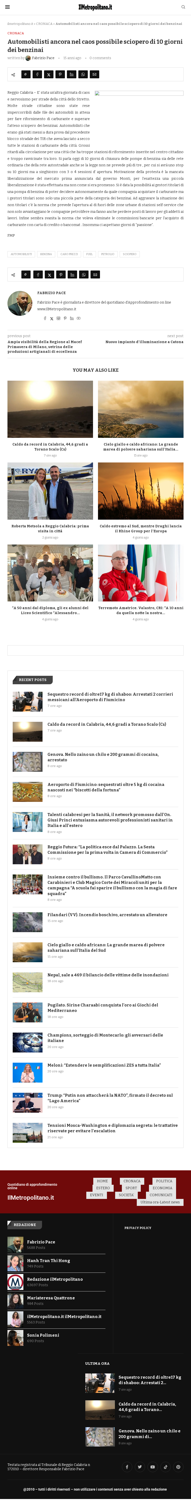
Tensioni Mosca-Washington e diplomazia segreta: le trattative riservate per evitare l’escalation (113, 1128)
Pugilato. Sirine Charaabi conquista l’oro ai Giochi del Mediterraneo (103, 1008)
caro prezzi (69, 254)
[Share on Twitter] (48, 74)
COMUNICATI (161, 1195)
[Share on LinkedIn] (71, 74)
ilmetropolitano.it (20, 24)
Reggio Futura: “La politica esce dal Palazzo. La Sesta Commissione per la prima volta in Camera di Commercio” (108, 850)
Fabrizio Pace (51, 293)
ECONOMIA (162, 1188)
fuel (89, 254)
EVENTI (96, 1195)
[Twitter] (140, 1467)
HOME (102, 1181)
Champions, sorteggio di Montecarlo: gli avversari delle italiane (105, 1038)
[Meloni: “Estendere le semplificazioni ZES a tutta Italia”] (28, 1073)
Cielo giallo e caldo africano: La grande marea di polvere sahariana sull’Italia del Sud (106, 948)
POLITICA (164, 1181)
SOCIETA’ (126, 1195)
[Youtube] (152, 1467)
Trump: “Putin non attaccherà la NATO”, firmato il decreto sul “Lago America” (110, 1098)
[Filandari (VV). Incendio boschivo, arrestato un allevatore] (28, 922)
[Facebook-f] (127, 1467)
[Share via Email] (94, 74)
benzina (46, 254)
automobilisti (21, 254)
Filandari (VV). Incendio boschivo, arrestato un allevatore (107, 914)
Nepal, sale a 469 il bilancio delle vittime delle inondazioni (108, 975)
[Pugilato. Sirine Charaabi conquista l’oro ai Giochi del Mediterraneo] (28, 1012)
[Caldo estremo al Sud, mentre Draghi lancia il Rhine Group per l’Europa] (141, 490)
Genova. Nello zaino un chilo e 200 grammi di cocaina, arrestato (103, 757)
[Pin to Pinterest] (60, 74)
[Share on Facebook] (37, 74)
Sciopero (130, 254)
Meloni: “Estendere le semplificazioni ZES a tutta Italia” (104, 1065)
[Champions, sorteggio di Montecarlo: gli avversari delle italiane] (28, 1042)
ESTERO (103, 1188)
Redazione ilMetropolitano (55, 1279)
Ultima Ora (97, 1363)
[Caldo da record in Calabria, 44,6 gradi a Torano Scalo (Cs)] (50, 409)
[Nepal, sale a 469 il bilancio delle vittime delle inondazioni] (28, 982)
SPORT (131, 1188)
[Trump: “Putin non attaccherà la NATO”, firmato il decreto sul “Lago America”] (28, 1103)
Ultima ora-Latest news (160, 1202)
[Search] (183, 7)
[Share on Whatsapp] (83, 74)
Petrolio (107, 254)
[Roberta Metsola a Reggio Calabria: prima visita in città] (50, 490)
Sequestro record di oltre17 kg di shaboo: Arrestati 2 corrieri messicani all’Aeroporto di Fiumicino (110, 697)
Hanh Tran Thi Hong (48, 1260)
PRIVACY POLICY (137, 1228)
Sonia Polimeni (43, 1335)
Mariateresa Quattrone (51, 1298)
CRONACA (44, 24)
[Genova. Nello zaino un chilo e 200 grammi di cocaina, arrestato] (28, 762)
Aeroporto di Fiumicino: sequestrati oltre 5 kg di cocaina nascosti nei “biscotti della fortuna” (106, 787)
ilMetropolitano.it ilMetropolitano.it (64, 1316)
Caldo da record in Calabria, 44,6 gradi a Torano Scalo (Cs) (107, 724)
